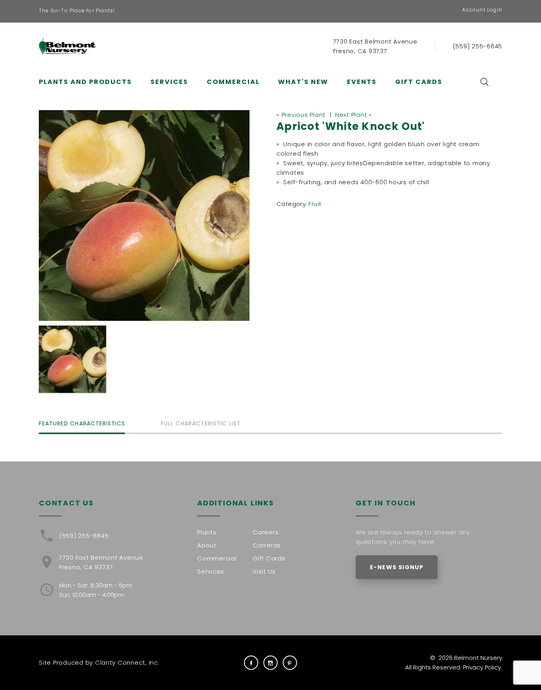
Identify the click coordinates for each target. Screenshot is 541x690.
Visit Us (264, 571)
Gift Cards (418, 82)
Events (362, 82)
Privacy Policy (482, 667)
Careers (265, 532)
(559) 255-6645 (478, 46)
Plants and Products (85, 82)
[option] (144, 215)
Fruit (315, 204)
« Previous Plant (301, 115)
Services (169, 82)
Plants (207, 532)
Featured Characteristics (82, 424)
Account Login (482, 9)
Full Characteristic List (201, 424)
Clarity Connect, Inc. (127, 662)
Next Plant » (353, 115)
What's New (303, 82)
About (207, 545)
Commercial (233, 82)
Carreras (267, 545)
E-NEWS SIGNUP (396, 567)
